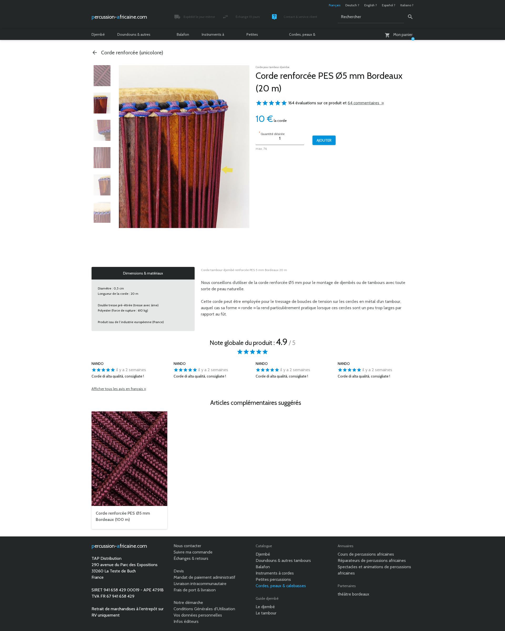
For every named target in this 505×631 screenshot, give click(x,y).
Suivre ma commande (193, 552)
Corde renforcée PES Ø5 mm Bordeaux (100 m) (123, 516)
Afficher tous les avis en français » (119, 388)
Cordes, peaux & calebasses (302, 36)
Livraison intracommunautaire (200, 583)
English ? (370, 5)
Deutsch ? (352, 5)
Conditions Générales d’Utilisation (204, 608)
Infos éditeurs (186, 621)
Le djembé (265, 606)
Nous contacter (187, 545)
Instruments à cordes (213, 36)
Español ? (388, 5)
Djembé (98, 34)
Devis (179, 570)
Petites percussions (256, 36)
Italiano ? (406, 5)
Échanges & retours (191, 558)
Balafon (183, 34)
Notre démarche (188, 602)
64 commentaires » (366, 102)
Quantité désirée (272, 133)
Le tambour (266, 613)
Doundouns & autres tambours (133, 36)
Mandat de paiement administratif (204, 577)
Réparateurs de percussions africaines (372, 560)
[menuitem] (102, 75)
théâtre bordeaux (353, 594)
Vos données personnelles (198, 615)
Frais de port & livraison (195, 589)
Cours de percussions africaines (366, 554)
